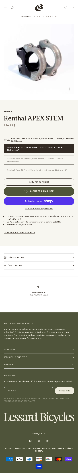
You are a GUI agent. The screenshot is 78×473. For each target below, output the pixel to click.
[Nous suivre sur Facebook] (30, 441)
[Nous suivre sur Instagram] (47, 441)
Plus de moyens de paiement (39, 208)
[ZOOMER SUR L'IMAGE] (69, 89)
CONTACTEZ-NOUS (39, 295)
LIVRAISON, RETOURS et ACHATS (19, 232)
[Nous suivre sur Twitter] (39, 441)
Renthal (8, 111)
